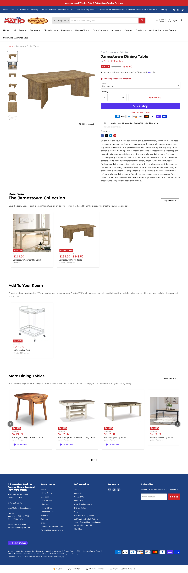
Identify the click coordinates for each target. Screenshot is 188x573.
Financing (34, 10)
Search (5, 10)
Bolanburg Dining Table (115, 437)
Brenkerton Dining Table (161, 437)
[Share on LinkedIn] (110, 135)
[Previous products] (10, 424)
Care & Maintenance (48, 10)
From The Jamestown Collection (114, 52)
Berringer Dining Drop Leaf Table (27, 437)
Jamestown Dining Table (70, 259)
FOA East (16, 262)
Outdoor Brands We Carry (161, 30)
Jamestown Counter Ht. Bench (27, 259)
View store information (112, 127)
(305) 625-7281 (15, 503)
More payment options (140, 112)
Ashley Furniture (18, 440)
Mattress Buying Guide (85, 10)
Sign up (174, 496)
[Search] (142, 20)
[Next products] (177, 424)
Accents (115, 30)
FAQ (72, 10)
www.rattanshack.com (17, 524)
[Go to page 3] (96, 460)
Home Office (81, 30)
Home (6, 30)
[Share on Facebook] (102, 135)
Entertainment (99, 30)
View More (169, 201)
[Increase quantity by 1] (123, 97)
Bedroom (34, 30)
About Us (14, 10)
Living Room (19, 30)
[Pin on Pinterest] (114, 135)
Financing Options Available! (117, 78)
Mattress (65, 30)
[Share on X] (106, 135)
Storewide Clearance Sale (15, 37)
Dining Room (50, 30)
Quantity (104, 92)
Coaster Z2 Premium (113, 61)
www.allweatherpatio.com (19, 527)
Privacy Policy (63, 10)
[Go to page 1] (92, 460)
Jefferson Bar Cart (21, 350)
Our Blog (163, 10)
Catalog (128, 30)
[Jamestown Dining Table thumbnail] (12, 56)
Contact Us (24, 10)
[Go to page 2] (94, 460)
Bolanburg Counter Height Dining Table (76, 437)
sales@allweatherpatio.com (19, 508)
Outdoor (140, 30)
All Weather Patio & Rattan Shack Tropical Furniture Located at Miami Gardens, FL (127, 10)
